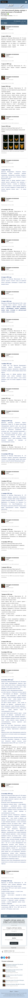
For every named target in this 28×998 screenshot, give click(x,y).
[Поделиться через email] (9, 958)
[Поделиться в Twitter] (4, 958)
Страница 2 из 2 (14, 23)
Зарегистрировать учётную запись (14, 934)
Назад (5, 22)
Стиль (16, 991)
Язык (11, 991)
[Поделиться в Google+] (7, 958)
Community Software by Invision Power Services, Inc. (14, 995)
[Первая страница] (2, 23)
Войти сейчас (14, 943)
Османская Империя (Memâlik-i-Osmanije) (15, 984)
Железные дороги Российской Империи (15, 980)
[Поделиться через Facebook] (2, 958)
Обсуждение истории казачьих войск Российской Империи (14, 970)
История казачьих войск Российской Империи (14, 975)
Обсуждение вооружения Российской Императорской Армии (14, 965)
